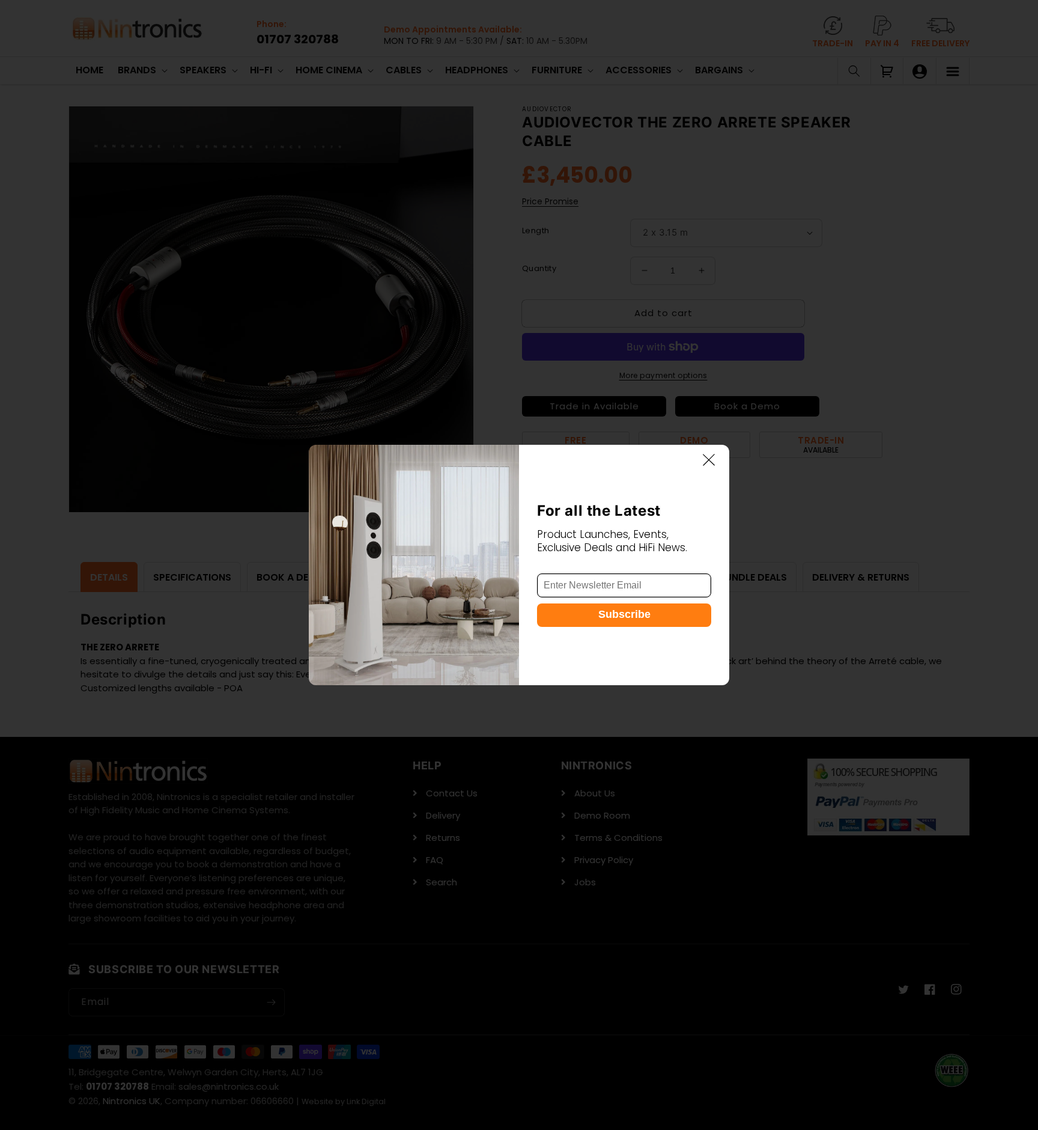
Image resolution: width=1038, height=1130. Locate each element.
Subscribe (624, 615)
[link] (414, 565)
